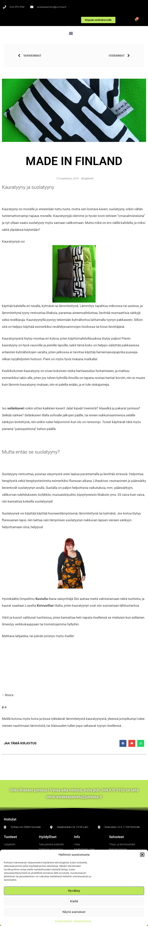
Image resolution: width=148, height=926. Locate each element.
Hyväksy (74, 890)
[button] (142, 855)
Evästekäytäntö (63, 920)
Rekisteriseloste (82, 920)
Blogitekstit (87, 178)
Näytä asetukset (74, 912)
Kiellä (74, 901)
